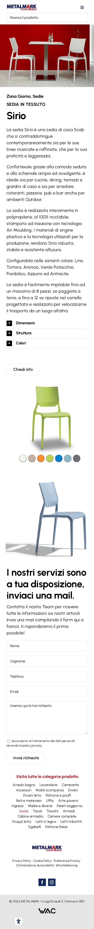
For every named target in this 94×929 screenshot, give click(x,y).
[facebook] (42, 882)
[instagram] (52, 882)
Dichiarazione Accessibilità (35, 865)
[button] (47, 323)
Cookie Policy (42, 861)
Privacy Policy (21, 861)
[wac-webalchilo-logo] (47, 910)
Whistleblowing (66, 865)
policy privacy (32, 745)
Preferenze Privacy (67, 861)
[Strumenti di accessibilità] (18, 921)
